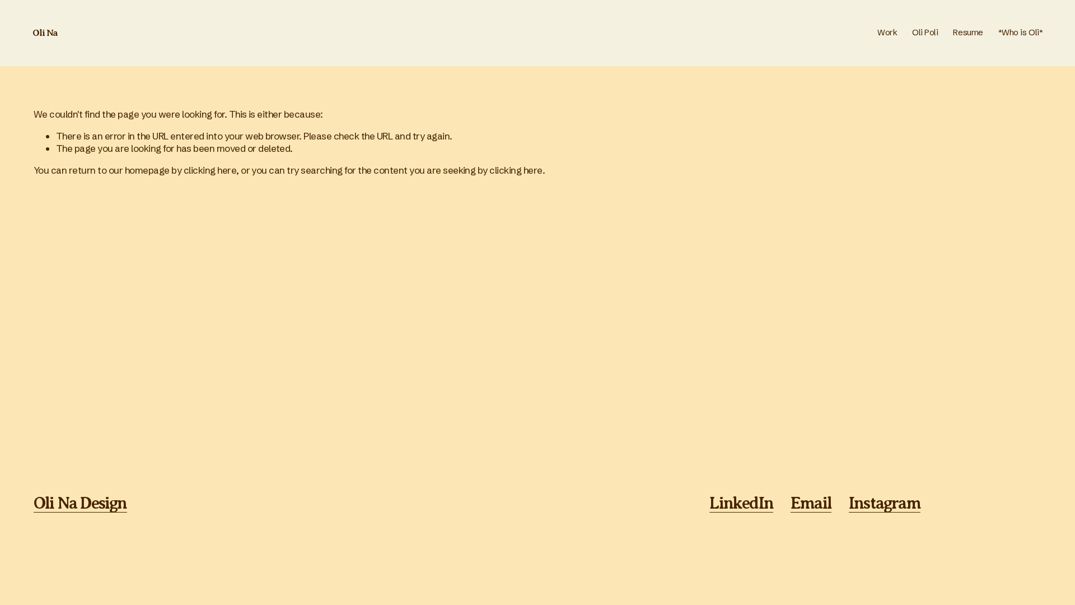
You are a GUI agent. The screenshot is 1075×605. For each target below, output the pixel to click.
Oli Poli (925, 32)
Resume (968, 32)
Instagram (884, 503)
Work (887, 32)
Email (811, 503)
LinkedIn (741, 503)
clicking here (210, 170)
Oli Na (45, 32)
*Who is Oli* (1020, 32)
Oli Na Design (80, 503)
